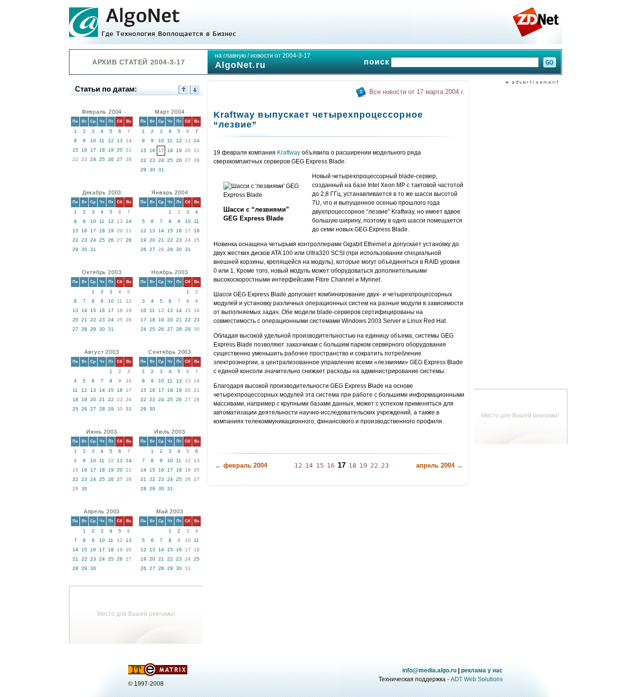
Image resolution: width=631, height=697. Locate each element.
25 (102, 159)
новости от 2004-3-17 (280, 55)
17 (93, 150)
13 (120, 140)
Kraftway (288, 152)
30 (152, 169)
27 (120, 159)
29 (143, 169)
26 (111, 159)
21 (161, 240)
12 (111, 140)
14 (197, 140)
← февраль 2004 (241, 465)
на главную (230, 55)
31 (161, 169)
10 (93, 140)
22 (143, 160)
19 (111, 150)
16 (84, 150)
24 (93, 159)
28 (129, 240)
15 (75, 150)
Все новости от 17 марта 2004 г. (416, 91)
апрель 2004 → (439, 465)
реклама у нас (482, 670)
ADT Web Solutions (477, 679)
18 (102, 150)
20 (120, 150)
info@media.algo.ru (429, 670)
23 (152, 160)
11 (102, 140)
